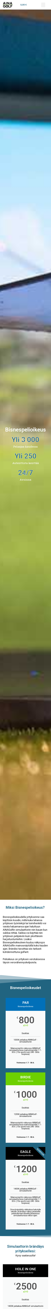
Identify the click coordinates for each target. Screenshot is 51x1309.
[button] (43, 5)
